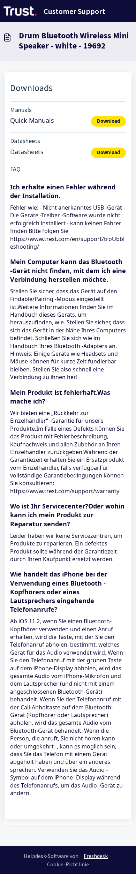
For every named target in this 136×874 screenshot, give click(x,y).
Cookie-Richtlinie (68, 864)
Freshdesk (96, 855)
